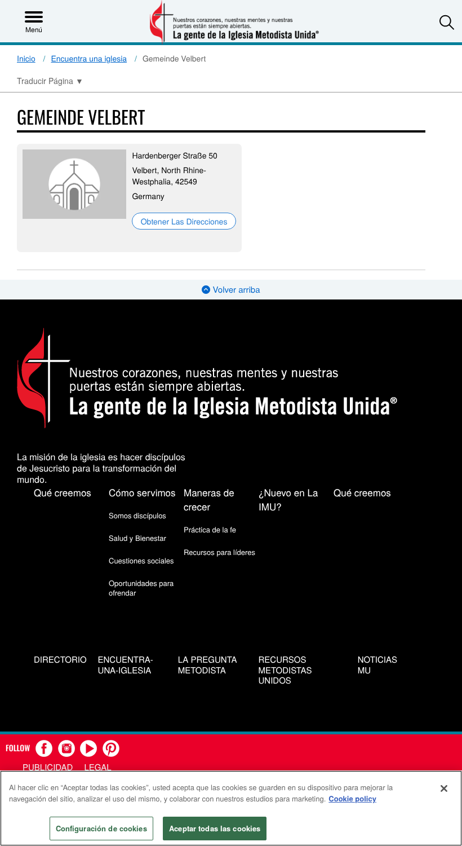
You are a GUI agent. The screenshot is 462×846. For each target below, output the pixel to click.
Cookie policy (352, 798)
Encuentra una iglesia (89, 58)
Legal (97, 767)
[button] (446, 22)
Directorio (60, 660)
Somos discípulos (137, 515)
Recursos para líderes (219, 552)
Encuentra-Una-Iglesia (125, 665)
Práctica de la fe (210, 529)
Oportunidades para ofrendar (141, 587)
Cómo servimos (142, 492)
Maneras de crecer (209, 499)
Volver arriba (235, 290)
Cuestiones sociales (141, 560)
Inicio (26, 58)
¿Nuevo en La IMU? (288, 499)
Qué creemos (62, 492)
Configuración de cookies (101, 828)
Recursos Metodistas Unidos (285, 670)
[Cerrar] (444, 788)
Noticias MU (377, 665)
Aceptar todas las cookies (214, 828)
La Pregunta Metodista (207, 665)
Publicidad (48, 767)
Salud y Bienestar (137, 537)
